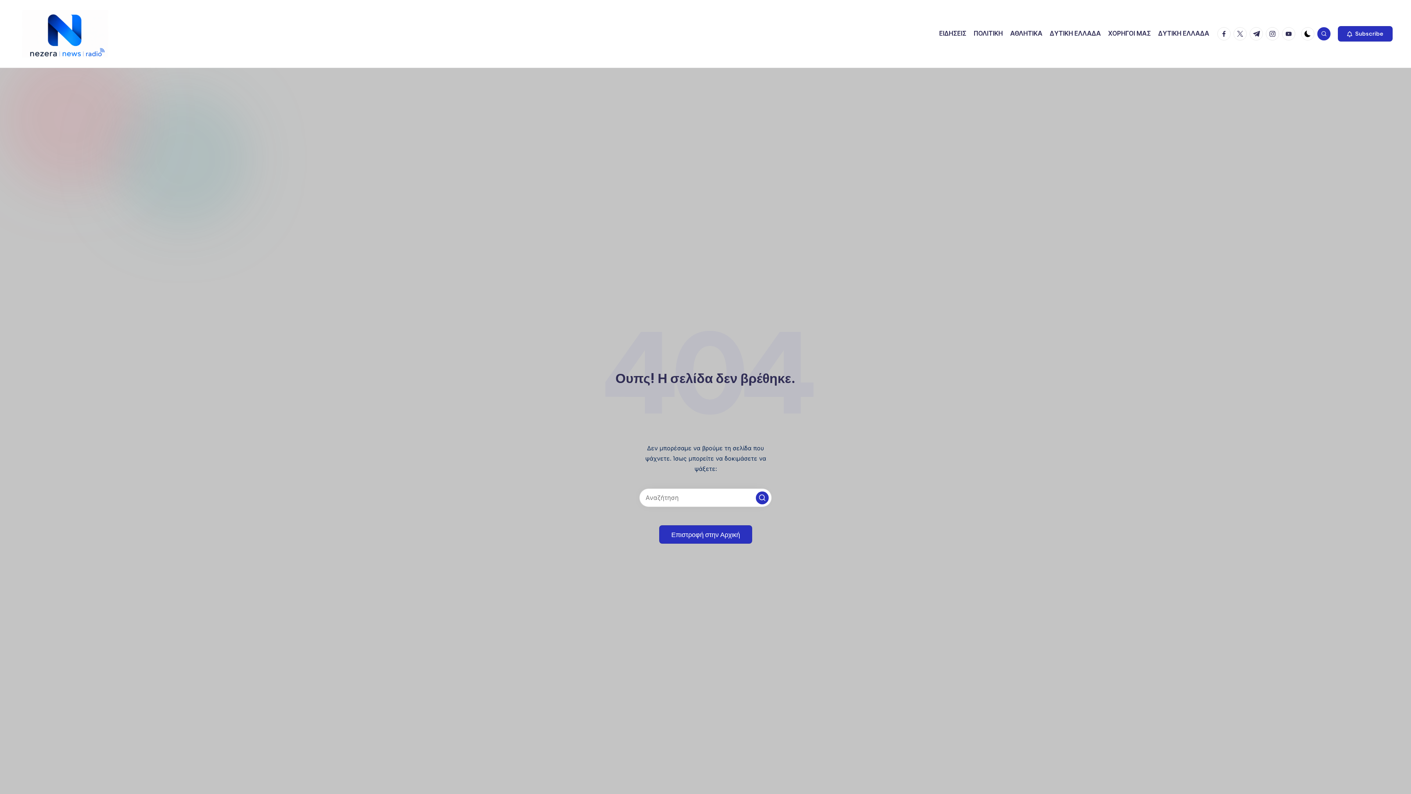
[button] (1365, 34)
